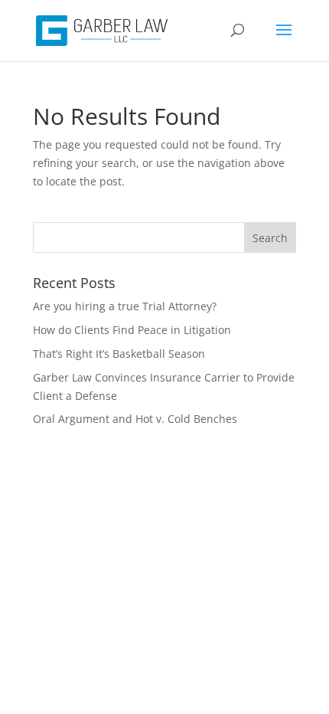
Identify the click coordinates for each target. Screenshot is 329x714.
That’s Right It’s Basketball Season (119, 353)
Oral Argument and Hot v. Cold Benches (135, 418)
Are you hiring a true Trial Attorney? (125, 306)
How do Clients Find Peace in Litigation (132, 330)
